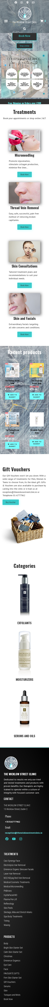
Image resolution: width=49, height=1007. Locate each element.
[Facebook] (15, 2)
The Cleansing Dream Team (36, 382)
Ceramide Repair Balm (36, 431)
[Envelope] (33, 2)
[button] (6, 21)
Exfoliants (24, 623)
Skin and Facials (24, 318)
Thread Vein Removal (24, 207)
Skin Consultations (24, 266)
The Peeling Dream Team (12, 382)
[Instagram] (21, 2)
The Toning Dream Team (12, 431)
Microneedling (24, 155)
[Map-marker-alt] (27, 2)
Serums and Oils (24, 736)
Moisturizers (24, 679)
